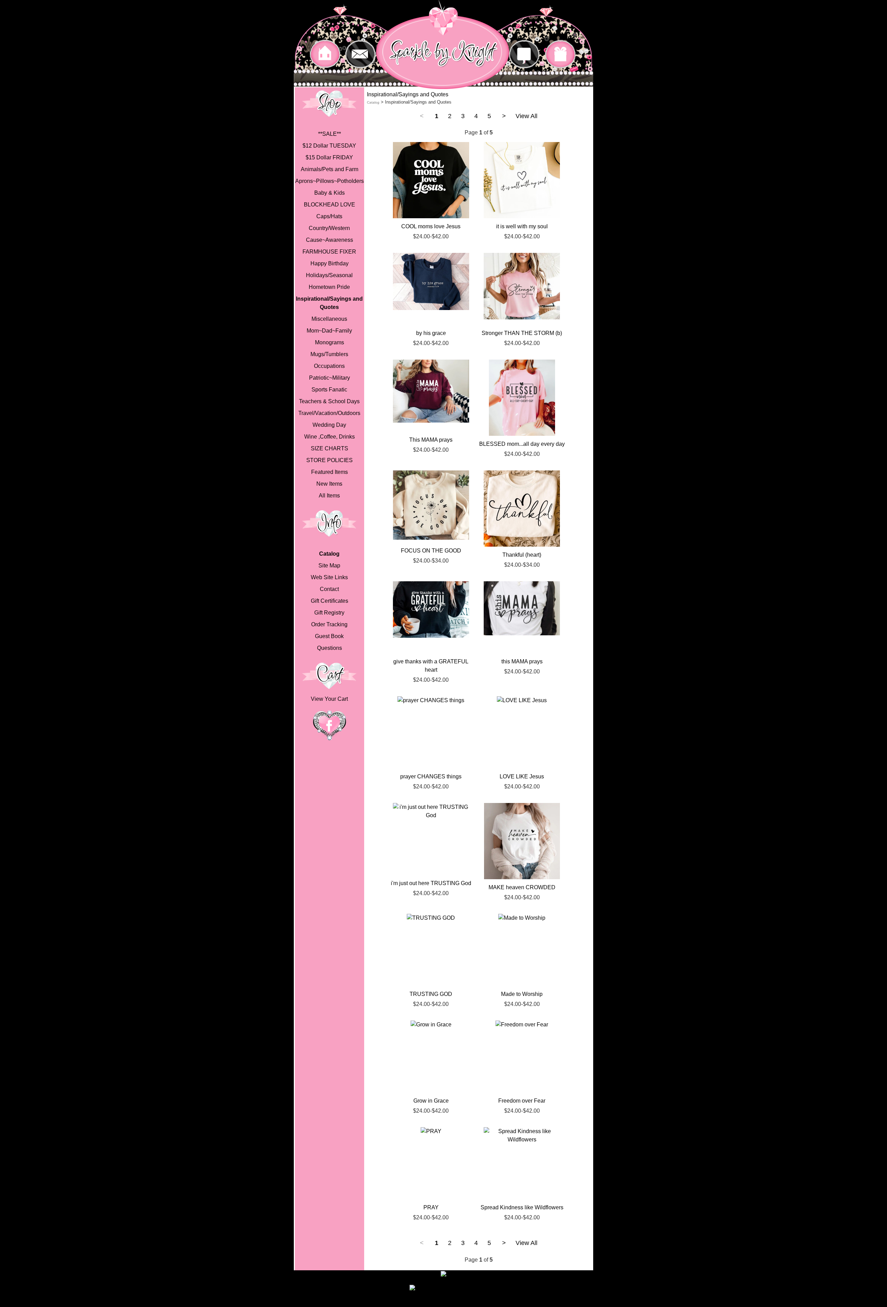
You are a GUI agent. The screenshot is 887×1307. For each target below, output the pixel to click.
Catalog (329, 554)
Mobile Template (501, 1303)
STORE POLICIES (329, 460)
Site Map (329, 565)
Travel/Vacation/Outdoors (329, 413)
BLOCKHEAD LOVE (329, 204)
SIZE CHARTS (329, 448)
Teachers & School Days (329, 401)
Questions (329, 648)
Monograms (329, 342)
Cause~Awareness (329, 240)
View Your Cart (329, 699)
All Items (329, 495)
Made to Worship (522, 994)
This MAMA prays (431, 440)
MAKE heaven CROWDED (522, 887)
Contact (329, 589)
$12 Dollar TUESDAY (329, 146)
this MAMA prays (522, 661)
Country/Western (329, 228)
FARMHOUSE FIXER (329, 252)
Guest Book (329, 636)
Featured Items (329, 472)
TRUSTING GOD (431, 994)
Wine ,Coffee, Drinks (329, 437)
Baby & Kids (329, 193)
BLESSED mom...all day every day (522, 444)
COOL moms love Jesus (430, 226)
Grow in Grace (431, 1101)
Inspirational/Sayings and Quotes (329, 303)
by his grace (431, 333)
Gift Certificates (329, 601)
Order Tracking (329, 624)
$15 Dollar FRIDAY (329, 157)
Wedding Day (329, 425)
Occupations (329, 366)
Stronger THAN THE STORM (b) (522, 333)
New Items (329, 484)
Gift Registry (329, 613)
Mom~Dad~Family (329, 331)
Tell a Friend (462, 1289)
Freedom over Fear (521, 1101)
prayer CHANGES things (431, 776)
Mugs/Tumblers (329, 354)
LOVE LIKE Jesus (522, 776)
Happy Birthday (329, 263)
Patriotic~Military (329, 378)
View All (526, 116)
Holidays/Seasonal (329, 275)
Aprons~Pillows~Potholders (329, 181)
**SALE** (329, 134)
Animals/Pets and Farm (329, 169)
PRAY (431, 1207)
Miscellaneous (329, 319)
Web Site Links (329, 577)
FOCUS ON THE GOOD (431, 551)
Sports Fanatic (329, 389)
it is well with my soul (522, 226)
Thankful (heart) (521, 555)
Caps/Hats (329, 216)
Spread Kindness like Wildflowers (522, 1207)
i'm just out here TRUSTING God (431, 883)
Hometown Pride (329, 287)
